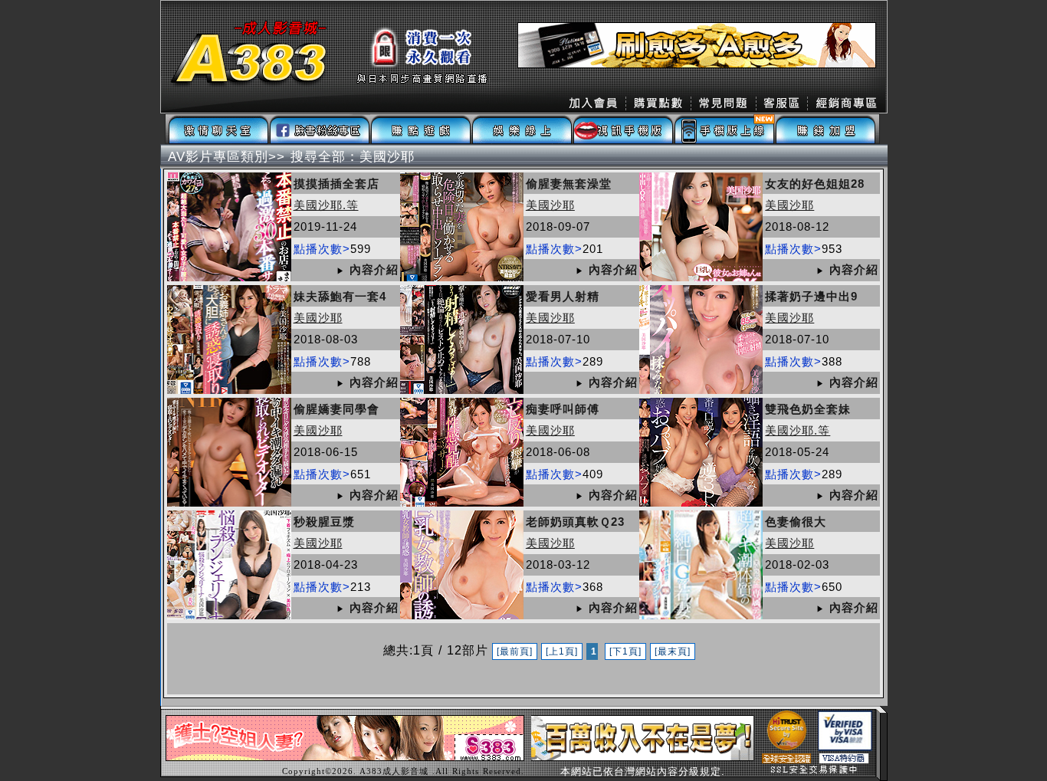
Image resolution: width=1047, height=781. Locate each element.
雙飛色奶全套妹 (808, 408)
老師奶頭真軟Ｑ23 (575, 521)
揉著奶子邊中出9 (811, 296)
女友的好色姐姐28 (815, 183)
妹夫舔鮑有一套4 (340, 296)
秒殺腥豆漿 (324, 521)
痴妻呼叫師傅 (562, 408)
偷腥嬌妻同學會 (336, 408)
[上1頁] (562, 651)
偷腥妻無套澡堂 (569, 183)
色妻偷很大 (795, 521)
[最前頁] (515, 651)
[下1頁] (625, 651)
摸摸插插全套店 (336, 183)
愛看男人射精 (562, 296)
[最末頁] (673, 651)
